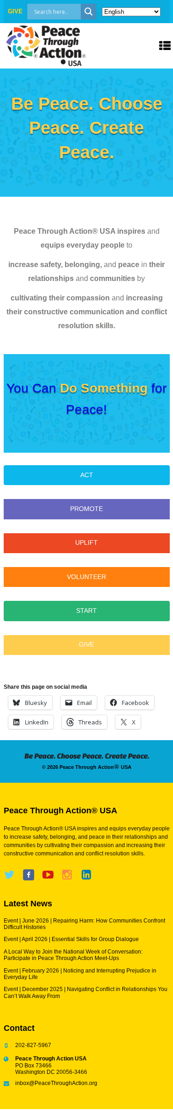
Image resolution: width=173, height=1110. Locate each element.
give (15, 11)
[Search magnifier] (88, 11)
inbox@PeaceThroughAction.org (56, 1083)
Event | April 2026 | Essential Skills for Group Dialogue (71, 939)
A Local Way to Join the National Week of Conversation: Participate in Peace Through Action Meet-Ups (73, 954)
